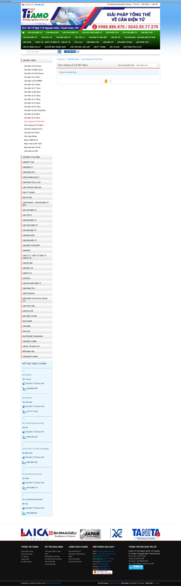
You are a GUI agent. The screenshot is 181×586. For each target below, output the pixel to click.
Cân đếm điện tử (63, 37)
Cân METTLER (147, 33)
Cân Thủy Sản (28, 306)
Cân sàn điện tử (35, 33)
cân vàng (27, 42)
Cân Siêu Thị (46, 37)
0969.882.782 (103, 564)
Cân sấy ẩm (27, 263)
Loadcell (27, 278)
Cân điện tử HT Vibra (32, 107)
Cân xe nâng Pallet (32, 47)
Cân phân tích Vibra (31, 133)
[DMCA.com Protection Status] (136, 567)
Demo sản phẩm (74, 559)
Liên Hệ (155, 4)
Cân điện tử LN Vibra (32, 114)
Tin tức (136, 4)
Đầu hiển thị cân (30, 316)
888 (106, 561)
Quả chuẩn (27, 321)
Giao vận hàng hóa (75, 561)
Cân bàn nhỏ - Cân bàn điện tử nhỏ (139, 37)
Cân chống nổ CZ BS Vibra (34, 121)
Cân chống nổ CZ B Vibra (33, 125)
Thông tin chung (26, 554)
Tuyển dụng (25, 559)
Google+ (157, 583)
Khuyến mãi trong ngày (55, 47)
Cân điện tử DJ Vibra (32, 85)
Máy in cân (114, 47)
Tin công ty (25, 556)
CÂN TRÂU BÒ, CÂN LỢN (80, 47)
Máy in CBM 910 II (31, 140)
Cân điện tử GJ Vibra (32, 77)
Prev (23, 534)
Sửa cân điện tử (129, 33)
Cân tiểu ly (80, 37)
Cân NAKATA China (30, 357)
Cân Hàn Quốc (52, 33)
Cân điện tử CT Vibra (32, 88)
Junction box (29, 293)
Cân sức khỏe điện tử (92, 33)
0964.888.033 (104, 567)
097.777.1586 (108, 559)
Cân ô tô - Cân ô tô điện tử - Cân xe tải (52, 42)
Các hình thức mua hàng (53, 559)
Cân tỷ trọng (100, 47)
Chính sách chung (27, 551)
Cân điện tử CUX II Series (34, 73)
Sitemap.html (114, 583)
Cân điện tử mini (124, 42)
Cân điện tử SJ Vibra (32, 96)
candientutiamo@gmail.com (106, 554)
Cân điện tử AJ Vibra (32, 103)
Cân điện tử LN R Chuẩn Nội (34, 110)
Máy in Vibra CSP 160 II (33, 144)
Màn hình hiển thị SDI (32, 147)
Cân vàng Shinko (30, 136)
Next (158, 534)
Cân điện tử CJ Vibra (32, 99)
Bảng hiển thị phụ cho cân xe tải (35, 299)
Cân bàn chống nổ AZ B (33, 129)
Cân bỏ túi (115, 37)
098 (102, 561)
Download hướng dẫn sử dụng (119, 4)
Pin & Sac (78, 42)
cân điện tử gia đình (31, 157)
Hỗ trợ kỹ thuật (50, 561)
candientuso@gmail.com (105, 551)
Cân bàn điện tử (30, 37)
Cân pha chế (28, 311)
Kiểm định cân (93, 42)
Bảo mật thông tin (75, 551)
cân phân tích (112, 33)
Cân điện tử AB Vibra (32, 92)
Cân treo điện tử (70, 33)
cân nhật (27, 251)
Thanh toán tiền (50, 564)
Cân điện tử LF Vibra (32, 118)
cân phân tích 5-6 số (132, 47)
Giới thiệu (145, 4)
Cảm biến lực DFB (31, 151)
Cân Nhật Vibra (29, 60)
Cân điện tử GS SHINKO (33, 81)
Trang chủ (61, 59)
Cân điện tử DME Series (33, 70)
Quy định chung (26, 562)
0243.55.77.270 (102, 556)
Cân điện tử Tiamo (53, 583)
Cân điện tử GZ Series (32, 66)
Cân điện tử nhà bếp (98, 37)
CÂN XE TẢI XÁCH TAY (31, 346)
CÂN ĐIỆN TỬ (108, 42)
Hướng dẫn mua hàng (52, 556)
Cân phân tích (142, 42)
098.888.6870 (39, 5)
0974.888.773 (105, 569)
